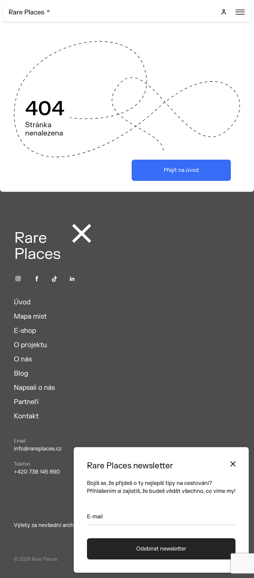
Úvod (22, 302)
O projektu (30, 345)
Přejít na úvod (181, 170)
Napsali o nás (34, 388)
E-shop (25, 331)
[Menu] (239, 12)
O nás (23, 359)
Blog (21, 373)
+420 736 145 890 (37, 472)
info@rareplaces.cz (38, 449)
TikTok (55, 279)
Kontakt (26, 416)
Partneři (26, 402)
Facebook (37, 279)
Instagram (18, 279)
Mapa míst (30, 316)
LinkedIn (72, 279)
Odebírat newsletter (161, 549)
